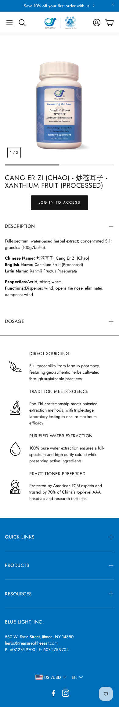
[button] (9, 22)
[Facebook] (53, 693)
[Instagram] (65, 693)
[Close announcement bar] (112, 4)
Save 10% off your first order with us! (57, 6)
